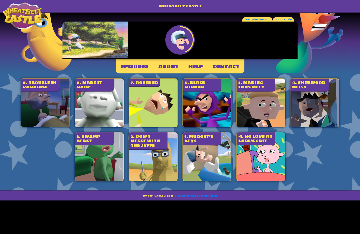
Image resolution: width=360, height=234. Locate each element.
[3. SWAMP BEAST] (99, 179)
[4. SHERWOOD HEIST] (314, 126)
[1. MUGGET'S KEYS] (207, 179)
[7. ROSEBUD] (153, 126)
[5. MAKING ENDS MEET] (261, 126)
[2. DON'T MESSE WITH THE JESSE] (153, 179)
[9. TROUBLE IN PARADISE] (45, 126)
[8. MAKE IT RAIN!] (99, 126)
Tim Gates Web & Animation (195, 196)
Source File (283, 19)
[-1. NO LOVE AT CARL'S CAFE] (261, 179)
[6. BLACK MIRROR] (207, 126)
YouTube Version (257, 19)
